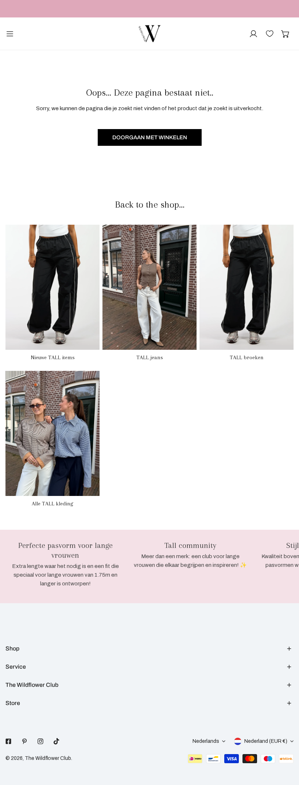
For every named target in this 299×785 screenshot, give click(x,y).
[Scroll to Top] (286, 746)
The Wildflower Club (48, 758)
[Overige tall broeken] (246, 287)
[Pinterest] (24, 741)
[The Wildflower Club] (149, 34)
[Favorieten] (269, 34)
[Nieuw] (52, 287)
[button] (285, 34)
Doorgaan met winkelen (149, 137)
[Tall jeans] (149, 287)
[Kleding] (52, 433)
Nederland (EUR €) (265, 741)
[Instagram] (40, 741)
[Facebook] (8, 741)
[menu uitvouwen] (9, 33)
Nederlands (206, 741)
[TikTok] (56, 741)
